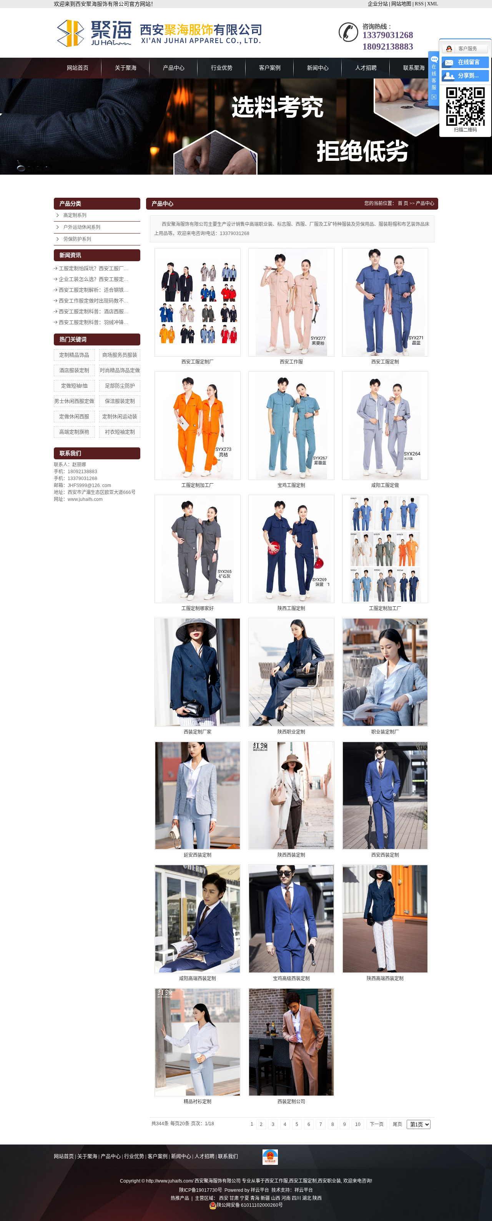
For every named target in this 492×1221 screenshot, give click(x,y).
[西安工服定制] (385, 302)
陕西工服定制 (291, 608)
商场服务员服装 (119, 355)
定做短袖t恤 (74, 386)
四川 (296, 1198)
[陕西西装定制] (291, 795)
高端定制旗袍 (74, 432)
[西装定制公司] (291, 1042)
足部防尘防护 (120, 386)
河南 (286, 1198)
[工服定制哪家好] (198, 549)
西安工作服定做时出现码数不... (93, 301)
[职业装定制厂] (385, 672)
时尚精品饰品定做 (120, 370)
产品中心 (173, 68)
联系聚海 (414, 68)
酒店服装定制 (74, 370)
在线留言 (469, 62)
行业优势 (222, 68)
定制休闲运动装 (119, 416)
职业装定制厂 (385, 732)
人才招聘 (366, 68)
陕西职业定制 (291, 732)
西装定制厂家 (197, 732)
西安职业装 (329, 1181)
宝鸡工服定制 (291, 485)
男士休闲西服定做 (74, 401)
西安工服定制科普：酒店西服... (93, 311)
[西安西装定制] (385, 795)
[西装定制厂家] (198, 672)
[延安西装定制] (198, 795)
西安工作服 (291, 362)
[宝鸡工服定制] (291, 425)
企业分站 (378, 4)
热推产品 (180, 1198)
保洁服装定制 (120, 401)
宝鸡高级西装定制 (291, 978)
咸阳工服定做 (385, 485)
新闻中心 (318, 68)
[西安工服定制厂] (198, 302)
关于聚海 (125, 68)
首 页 (403, 203)
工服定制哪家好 (197, 608)
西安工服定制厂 (197, 362)
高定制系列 (74, 215)
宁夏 (244, 1198)
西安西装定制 (385, 855)
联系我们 (228, 1156)
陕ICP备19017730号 (200, 1190)
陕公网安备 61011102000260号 (250, 1205)
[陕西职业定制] (291, 672)
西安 (223, 1198)
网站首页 (77, 68)
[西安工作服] (291, 302)
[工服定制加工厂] (198, 425)
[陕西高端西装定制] (385, 918)
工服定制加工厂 (197, 485)
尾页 (397, 1124)
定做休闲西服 (74, 416)
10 (358, 1124)
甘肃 (234, 1198)
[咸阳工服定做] (385, 425)
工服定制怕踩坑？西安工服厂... (93, 268)
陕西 (317, 1198)
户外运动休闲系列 (81, 227)
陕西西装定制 (291, 855)
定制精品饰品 (74, 355)
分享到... (468, 75)
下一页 (377, 1124)
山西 (275, 1198)
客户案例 (270, 68)
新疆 (265, 1198)
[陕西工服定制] (291, 549)
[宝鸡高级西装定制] (291, 918)
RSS (419, 4)
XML (432, 4)
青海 (254, 1198)
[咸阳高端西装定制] (198, 918)
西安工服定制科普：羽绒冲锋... (93, 322)
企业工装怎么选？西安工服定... (93, 279)
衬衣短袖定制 (120, 432)
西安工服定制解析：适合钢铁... (93, 290)
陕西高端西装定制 (385, 978)
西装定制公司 (291, 1101)
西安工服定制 (385, 362)
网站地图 (401, 4)
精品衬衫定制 (197, 1101)
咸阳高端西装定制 (197, 978)
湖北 (306, 1198)
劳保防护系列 (77, 239)
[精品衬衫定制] (198, 1042)
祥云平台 (260, 1190)
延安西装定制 (197, 855)
